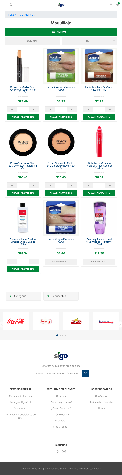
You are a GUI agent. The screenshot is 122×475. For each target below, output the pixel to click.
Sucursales (20, 408)
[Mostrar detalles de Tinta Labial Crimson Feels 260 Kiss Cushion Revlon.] (99, 142)
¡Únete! (102, 408)
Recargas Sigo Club (20, 402)
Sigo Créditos (61, 426)
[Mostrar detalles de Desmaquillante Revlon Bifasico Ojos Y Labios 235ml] (23, 218)
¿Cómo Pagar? (61, 414)
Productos (61, 420)
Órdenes (61, 396)
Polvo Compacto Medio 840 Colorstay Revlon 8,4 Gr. (61, 166)
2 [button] (60, 335)
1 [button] (57, 335)
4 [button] (65, 335)
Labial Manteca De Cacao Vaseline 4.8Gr (99, 88)
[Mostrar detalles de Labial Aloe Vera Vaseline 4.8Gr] (61, 66)
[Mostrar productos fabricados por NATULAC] (76, 321)
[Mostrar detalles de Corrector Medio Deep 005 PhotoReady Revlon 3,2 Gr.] (23, 66)
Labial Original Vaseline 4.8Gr (61, 240)
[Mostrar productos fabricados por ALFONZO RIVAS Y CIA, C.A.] (106, 321)
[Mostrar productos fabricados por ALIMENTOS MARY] (46, 321)
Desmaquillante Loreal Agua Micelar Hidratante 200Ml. (99, 242)
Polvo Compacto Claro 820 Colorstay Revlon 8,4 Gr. (23, 166)
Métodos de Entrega (20, 396)
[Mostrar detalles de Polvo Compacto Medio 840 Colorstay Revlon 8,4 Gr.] (61, 142)
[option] (16, 321)
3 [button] (62, 335)
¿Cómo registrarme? (60, 402)
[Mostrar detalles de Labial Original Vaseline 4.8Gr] (61, 218)
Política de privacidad (102, 402)
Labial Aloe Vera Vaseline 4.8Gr (61, 88)
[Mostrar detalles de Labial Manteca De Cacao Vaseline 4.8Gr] (99, 66)
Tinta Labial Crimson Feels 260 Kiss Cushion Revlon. (99, 166)
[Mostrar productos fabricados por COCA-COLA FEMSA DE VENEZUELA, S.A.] (16, 321)
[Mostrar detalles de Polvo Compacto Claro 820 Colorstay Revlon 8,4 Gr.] (23, 142)
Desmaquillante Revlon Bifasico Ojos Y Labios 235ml (23, 242)
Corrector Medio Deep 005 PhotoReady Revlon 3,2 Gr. (22, 90)
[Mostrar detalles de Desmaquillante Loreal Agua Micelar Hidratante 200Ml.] (99, 218)
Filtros (62, 31)
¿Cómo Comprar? (61, 408)
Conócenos (101, 396)
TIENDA (12, 14)
